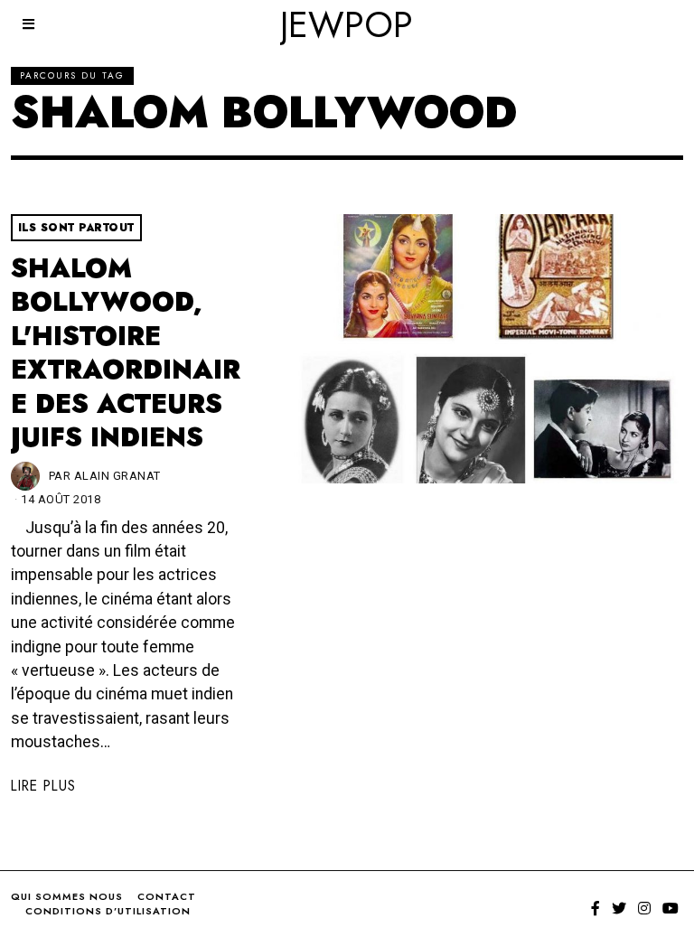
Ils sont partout (76, 228)
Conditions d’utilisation (108, 911)
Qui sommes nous (67, 896)
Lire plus (43, 785)
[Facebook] (595, 908)
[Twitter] (619, 908)
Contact (166, 896)
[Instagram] (644, 908)
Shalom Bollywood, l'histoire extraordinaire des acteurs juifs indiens (125, 352)
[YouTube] (670, 908)
